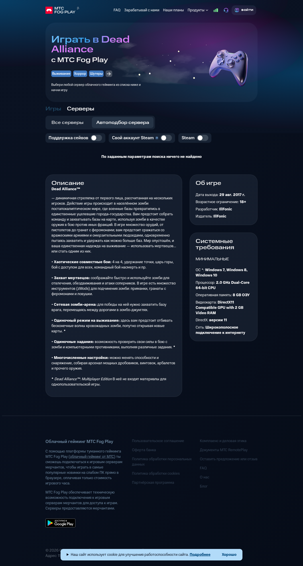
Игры (53, 109)
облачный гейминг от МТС (92, 456)
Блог (204, 486)
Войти (247, 10)
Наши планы (173, 10)
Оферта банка (144, 450)
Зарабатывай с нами (141, 10)
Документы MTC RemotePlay (224, 450)
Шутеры (96, 73)
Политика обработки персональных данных (162, 461)
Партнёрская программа (153, 482)
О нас (204, 477)
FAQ (117, 10)
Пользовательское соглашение (158, 441)
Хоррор (80, 73)
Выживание (61, 73)
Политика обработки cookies (156, 473)
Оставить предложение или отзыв (229, 459)
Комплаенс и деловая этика (223, 441)
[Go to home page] (78, 10)
